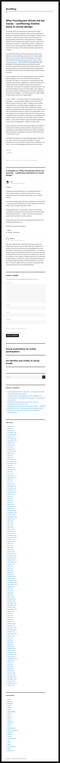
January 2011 (11, 484)
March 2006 (10, 597)
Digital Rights (11, 711)
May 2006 (10, 593)
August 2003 (11, 660)
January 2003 (11, 675)
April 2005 (10, 619)
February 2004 (11, 648)
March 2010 (10, 504)
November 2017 (11, 439)
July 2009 (10, 521)
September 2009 (12, 517)
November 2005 (12, 605)
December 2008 (11, 535)
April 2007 (10, 572)
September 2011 (12, 478)
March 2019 (10, 430)
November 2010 (11, 488)
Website (8, 319)
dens (11, 181)
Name (8, 305)
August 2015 (10, 453)
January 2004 (11, 650)
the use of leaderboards (16, 58)
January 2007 (11, 578)
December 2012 (11, 469)
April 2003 (10, 668)
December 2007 (11, 556)
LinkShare (10, 722)
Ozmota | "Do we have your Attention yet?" (20, 410)
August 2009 (11, 519)
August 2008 (11, 541)
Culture (9, 707)
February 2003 (11, 673)
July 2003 (10, 662)
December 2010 (11, 486)
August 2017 (10, 443)
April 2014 (10, 457)
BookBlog (11, 9)
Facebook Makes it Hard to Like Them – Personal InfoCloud (24, 392)
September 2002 (12, 683)
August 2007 (11, 564)
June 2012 (10, 473)
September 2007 (12, 562)
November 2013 (11, 463)
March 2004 (10, 646)
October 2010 (11, 490)
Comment (9, 283)
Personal (9, 732)
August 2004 (11, 636)
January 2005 (11, 625)
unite (8, 748)
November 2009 (12, 512)
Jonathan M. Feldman (13, 402)
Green (9, 716)
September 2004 (12, 634)
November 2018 (11, 434)
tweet (9, 744)
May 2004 (10, 642)
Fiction (9, 713)
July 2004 (10, 638)
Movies (9, 724)
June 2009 (10, 523)
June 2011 (10, 482)
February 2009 (11, 531)
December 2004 (11, 627)
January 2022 (11, 426)
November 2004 (12, 629)
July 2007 (10, 566)
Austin (9, 699)
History (9, 718)
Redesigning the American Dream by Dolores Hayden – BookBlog (26, 406)
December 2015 (11, 451)
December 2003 (11, 652)
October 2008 (11, 539)
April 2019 (10, 428)
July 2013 (10, 465)
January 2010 (11, 508)
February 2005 (11, 623)
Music (9, 726)
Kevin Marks (37, 58)
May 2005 (10, 617)
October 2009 (11, 514)
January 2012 (11, 475)
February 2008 (11, 554)
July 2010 (10, 496)
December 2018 (11, 432)
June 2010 (10, 498)
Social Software (26, 160)
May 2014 (10, 455)
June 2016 (10, 447)
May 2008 (10, 547)
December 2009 (12, 510)
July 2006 (10, 588)
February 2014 (11, 459)
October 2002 (11, 681)
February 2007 (11, 576)
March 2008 (10, 551)
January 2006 (11, 601)
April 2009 (10, 527)
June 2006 (10, 590)
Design (9, 709)
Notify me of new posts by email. (13, 332)
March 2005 (10, 621)
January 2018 (11, 436)
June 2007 (10, 568)
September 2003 (12, 658)
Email (8, 312)
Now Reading (11, 728)
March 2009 (10, 529)
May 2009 (10, 525)
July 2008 (10, 543)
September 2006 (12, 584)
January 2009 (11, 533)
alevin (9, 160)
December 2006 (12, 580)
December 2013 (11, 461)
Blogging (10, 703)
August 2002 (11, 685)
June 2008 (10, 545)
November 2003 (12, 654)
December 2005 (11, 603)
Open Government (12, 730)
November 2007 (12, 558)
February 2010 (11, 506)
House (9, 720)
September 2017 (12, 441)
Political (9, 734)
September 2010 (12, 492)
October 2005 (11, 607)
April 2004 (10, 644)
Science (9, 736)
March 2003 (10, 671)
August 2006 (11, 586)
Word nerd (10, 750)
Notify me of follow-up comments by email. (16, 328)
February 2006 (11, 599)
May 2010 (10, 500)
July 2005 (10, 613)
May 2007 (10, 570)
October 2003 (11, 656)
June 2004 (10, 640)
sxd (8, 740)
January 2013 (11, 467)
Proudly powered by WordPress (19, 758)
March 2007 (10, 574)
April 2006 (10, 595)
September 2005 (12, 609)
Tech (8, 742)
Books (9, 705)
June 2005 (10, 615)
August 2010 (10, 494)
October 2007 (11, 560)
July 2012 (10, 471)
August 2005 (11, 611)
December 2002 (11, 677)
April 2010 (10, 502)
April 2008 (10, 549)
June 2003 (10, 664)
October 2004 (11, 632)
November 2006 (12, 582)
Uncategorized (34, 160)
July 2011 (9, 480)
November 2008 (12, 537)
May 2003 (10, 666)
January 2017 (11, 445)
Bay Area (9, 701)
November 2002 (12, 679)
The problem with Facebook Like (16, 394)
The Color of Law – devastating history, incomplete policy (26, 408)
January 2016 (11, 449)
